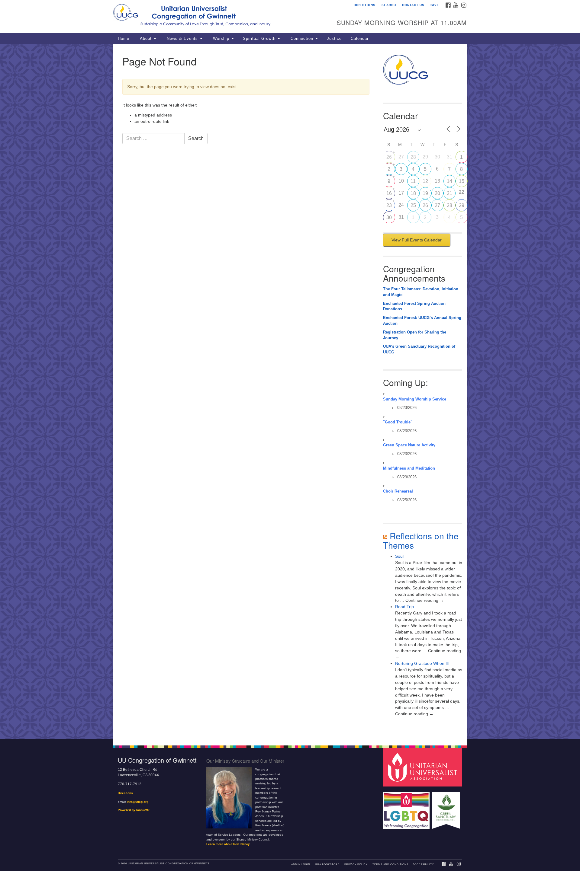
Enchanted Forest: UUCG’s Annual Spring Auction (422, 321)
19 (425, 193)
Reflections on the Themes (421, 540)
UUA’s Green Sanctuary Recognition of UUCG (419, 349)
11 (413, 181)
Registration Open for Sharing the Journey (414, 335)
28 (413, 157)
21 (449, 193)
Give (434, 5)
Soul (399, 556)
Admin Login (300, 864)
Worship (221, 39)
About (145, 39)
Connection (302, 39)
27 (437, 205)
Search (389, 5)
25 (413, 205)
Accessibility (423, 864)
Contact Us (413, 5)
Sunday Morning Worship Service (414, 399)
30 (389, 217)
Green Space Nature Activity (409, 445)
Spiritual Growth (260, 39)
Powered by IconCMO (134, 810)
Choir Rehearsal (398, 491)
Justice (334, 39)
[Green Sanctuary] (447, 807)
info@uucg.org (137, 801)
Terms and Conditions (390, 864)
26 (389, 157)
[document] (290, 391)
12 (425, 181)
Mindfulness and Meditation (409, 468)
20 (437, 193)
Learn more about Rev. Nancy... (229, 844)
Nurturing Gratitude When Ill (422, 663)
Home (123, 39)
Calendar (360, 39)
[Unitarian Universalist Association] (423, 767)
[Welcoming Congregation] (407, 807)
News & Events (182, 39)
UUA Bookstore (327, 864)
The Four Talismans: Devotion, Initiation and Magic (420, 292)
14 (449, 181)
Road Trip (404, 606)
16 (389, 193)
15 (461, 181)
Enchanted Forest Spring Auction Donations (414, 306)
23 (389, 205)
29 (461, 205)
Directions (364, 5)
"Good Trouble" (397, 422)
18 (413, 193)
